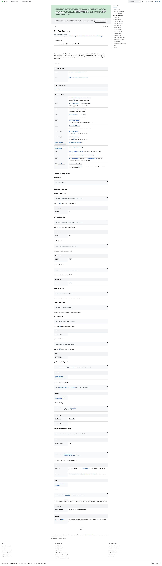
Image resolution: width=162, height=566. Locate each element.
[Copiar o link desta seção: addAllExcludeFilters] (67, 193)
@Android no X (58, 545)
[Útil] (105, 27)
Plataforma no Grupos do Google (61, 554)
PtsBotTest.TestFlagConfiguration (77, 72)
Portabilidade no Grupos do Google (62, 558)
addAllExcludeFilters (74, 98)
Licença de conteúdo (89, 534)
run (69, 158)
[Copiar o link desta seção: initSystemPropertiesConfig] (72, 429)
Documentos (14, 1)
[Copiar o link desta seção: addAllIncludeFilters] (66, 217)
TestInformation (75, 158)
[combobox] (134, 1)
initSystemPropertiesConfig (76, 155)
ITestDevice (80, 151)
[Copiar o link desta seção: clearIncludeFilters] (66, 302)
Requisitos (4, 548)
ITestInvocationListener (91, 158)
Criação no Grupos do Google (61, 556)
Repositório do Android (6, 545)
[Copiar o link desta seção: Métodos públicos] (68, 189)
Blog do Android (58, 550)
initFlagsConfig (73, 151)
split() (80, 166)
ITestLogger (100, 36)
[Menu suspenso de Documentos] (18, 1)
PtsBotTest (58, 89)
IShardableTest (80, 36)
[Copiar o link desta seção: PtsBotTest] (62, 177)
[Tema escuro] (107, 181)
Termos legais (19, 563)
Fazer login (157, 1)
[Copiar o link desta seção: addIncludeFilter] (64, 265)
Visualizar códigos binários (7, 552)
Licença (24, 563)
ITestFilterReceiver (90, 36)
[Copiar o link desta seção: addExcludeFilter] (65, 241)
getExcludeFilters (73, 131)
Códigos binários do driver (7, 556)
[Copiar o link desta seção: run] (57, 449)
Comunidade (12, 563)
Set (74, 100)
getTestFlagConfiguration (75, 147)
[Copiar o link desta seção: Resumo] (61, 64)
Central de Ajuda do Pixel (114, 548)
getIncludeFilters (73, 137)
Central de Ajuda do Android (114, 545)
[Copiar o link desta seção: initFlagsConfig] (64, 403)
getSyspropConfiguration (75, 142)
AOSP (55, 26)
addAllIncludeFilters (74, 103)
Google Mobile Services (113, 552)
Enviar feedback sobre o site (40, 563)
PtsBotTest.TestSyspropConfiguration (78, 77)
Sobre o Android (5, 563)
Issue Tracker (111, 556)
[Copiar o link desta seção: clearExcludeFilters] (66, 288)
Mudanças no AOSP (64, 14)
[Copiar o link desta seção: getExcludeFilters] (65, 316)
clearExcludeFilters (74, 120)
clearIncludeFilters (74, 125)
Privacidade (30, 563)
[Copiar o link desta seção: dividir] (59, 490)
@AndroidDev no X (59, 548)
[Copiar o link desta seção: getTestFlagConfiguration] (70, 382)
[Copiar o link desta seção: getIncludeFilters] (65, 339)
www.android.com (112, 550)
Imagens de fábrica (5, 554)
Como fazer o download (6, 550)
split (70, 163)
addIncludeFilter (73, 114)
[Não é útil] (107, 27)
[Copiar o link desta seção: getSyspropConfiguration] (70, 362)
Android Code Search (26, 1)
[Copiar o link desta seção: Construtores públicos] (71, 174)
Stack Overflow (112, 554)
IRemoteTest (72, 36)
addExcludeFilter (73, 109)
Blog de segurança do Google (61, 552)
